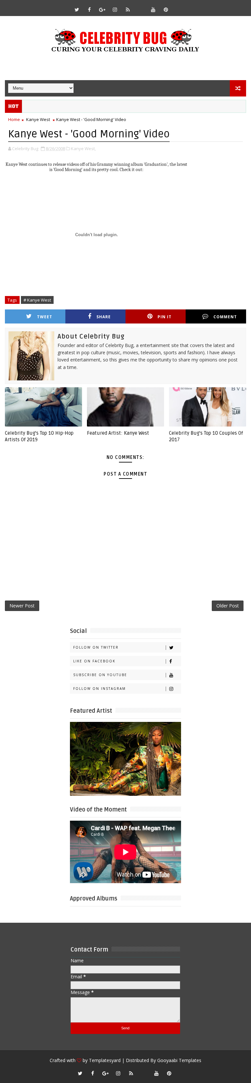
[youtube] (153, 9)
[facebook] (89, 9)
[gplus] (102, 9)
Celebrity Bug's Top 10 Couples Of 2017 (206, 436)
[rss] (128, 9)
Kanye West (38, 119)
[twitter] (77, 9)
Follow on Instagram (99, 688)
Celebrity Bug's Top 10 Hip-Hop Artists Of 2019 (39, 436)
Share (103, 317)
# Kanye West (37, 300)
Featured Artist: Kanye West (118, 433)
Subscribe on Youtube (100, 675)
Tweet (44, 317)
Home (14, 119)
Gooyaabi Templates (179, 1060)
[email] (140, 6)
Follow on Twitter (96, 647)
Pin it (165, 317)
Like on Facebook (94, 661)
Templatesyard (105, 1060)
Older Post (227, 606)
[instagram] (115, 9)
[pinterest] (166, 9)
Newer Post (22, 606)
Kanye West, (83, 148)
